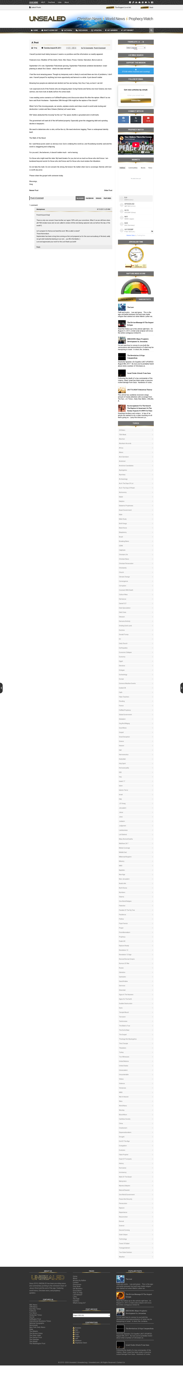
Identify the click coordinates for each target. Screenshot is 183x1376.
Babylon (121, 501)
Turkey (121, 1052)
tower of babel (124, 1243)
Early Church (123, 643)
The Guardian (34, 1339)
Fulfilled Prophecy (125, 710)
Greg (76, 1334)
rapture (121, 1208)
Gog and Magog (124, 723)
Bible (120, 514)
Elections (122, 666)
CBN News (33, 1307)
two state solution (125, 1252)
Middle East (123, 852)
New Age (122, 874)
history (121, 1163)
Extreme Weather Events (127, 683)
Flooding (122, 701)
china (121, 1123)
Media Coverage (124, 848)
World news (123, 1106)
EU (120, 639)
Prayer (121, 928)
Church (121, 572)
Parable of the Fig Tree (127, 910)
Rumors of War (124, 963)
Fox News (33, 1313)
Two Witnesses (124, 1057)
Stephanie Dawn (81, 1343)
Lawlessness (123, 830)
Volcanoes (122, 1088)
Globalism (122, 719)
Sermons (122, 985)
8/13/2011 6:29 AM (103, 209)
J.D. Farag (122, 803)
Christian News (124, 559)
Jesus (121, 812)
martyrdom (123, 1181)
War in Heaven (124, 1097)
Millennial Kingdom (125, 857)
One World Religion (125, 901)
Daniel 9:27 (122, 603)
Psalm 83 (122, 941)
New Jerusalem (124, 879)
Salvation (122, 972)
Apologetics (123, 470)
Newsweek (33, 1325)
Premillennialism (124, 932)
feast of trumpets (125, 1159)
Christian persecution (126, 563)
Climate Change (124, 577)
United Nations (124, 1061)
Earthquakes (123, 648)
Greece (121, 741)
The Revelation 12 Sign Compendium (140, 1329)
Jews (121, 817)
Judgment (122, 826)
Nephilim (122, 870)
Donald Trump (123, 634)
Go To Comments (87, 48)
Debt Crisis (122, 612)
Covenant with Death (126, 590)
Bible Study (123, 519)
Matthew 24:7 (123, 843)
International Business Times (40, 1321)
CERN (121, 546)
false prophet (123, 1154)
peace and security (125, 1199)
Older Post (108, 190)
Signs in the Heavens (126, 994)
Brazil (121, 537)
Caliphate (122, 550)
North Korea (123, 888)
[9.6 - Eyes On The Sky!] (136, 286)
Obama (121, 897)
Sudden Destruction (125, 1003)
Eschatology (123, 674)
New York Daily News (37, 1327)
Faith (120, 692)
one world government (127, 1194)
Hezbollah (122, 759)
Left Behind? (128, 30)
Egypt (121, 661)
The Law (130, 307)
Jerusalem (122, 808)
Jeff (76, 1339)
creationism (123, 1128)
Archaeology (123, 479)
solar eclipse (123, 1234)
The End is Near (124, 1030)
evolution (122, 1150)
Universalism (123, 1070)
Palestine (122, 906)
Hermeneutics (123, 754)
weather (122, 1257)
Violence (122, 1083)
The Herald (33, 1341)
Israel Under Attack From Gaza (139, 373)
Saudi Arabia (123, 981)
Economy (122, 657)
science (121, 1225)
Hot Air (31, 1317)
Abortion (122, 439)
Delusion (122, 617)
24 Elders (122, 430)
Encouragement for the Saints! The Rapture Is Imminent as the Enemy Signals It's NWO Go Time (139, 408)
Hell (120, 750)
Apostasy (122, 474)
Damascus (122, 599)
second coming (124, 1230)
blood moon (123, 1114)
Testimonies (123, 1021)
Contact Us (121, 1362)
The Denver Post (35, 1337)
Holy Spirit (122, 763)
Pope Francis (123, 923)
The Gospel (123, 1034)
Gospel (121, 732)
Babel (121, 497)
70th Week (122, 434)
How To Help (77, 1293)
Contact (75, 1282)
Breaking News (124, 541)
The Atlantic (33, 1331)
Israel (121, 794)
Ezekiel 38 (122, 688)
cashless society (124, 1119)
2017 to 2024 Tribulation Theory (139, 390)
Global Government (125, 714)
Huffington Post (35, 1319)
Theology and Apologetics (128, 1039)
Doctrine (122, 630)
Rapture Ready (124, 946)
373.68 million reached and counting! (136, 72)
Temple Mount (124, 1012)
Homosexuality (124, 768)
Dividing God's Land (125, 626)
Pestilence (122, 914)
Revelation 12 (123, 950)
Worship (121, 1110)
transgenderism (124, 1248)
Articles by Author (79, 1280)
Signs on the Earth (125, 999)
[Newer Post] (1, 688)
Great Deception (124, 737)
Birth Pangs (123, 523)
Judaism (122, 821)
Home (35, 30)
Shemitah (122, 990)
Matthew (78, 1341)
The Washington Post (37, 1344)
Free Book (51, 2)
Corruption (122, 586)
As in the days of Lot (126, 483)
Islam (121, 786)
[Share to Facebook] (73, 48)
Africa (121, 448)
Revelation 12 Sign (125, 954)
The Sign (76, 1299)
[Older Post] (181, 688)
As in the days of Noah (127, 488)
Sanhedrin (122, 977)
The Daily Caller (35, 1335)
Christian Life (123, 554)
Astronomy (123, 492)
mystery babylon (124, 1186)
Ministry (121, 861)
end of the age (124, 1141)
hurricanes (122, 1168)
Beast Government (125, 510)
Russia (121, 968)
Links (59, 2)
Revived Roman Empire (127, 959)
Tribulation (122, 1048)
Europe (121, 679)
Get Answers (112, 30)
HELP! (43, 2)
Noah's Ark (122, 883)
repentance (123, 1212)
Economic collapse (125, 652)
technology (123, 1239)
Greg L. (77, 1332)
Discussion (82, 30)
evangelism (123, 1146)
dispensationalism (125, 1132)
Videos (121, 1079)
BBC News (33, 1305)
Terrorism (122, 1017)
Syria (120, 1008)
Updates (97, 30)
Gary (76, 1330)
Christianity (123, 568)
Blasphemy (123, 532)
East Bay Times (35, 1309)
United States (123, 1066)
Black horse (123, 528)
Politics (121, 919)
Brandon (78, 1328)
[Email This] (67, 48)
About (67, 2)
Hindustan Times (35, 1315)
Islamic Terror (123, 790)
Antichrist (122, 461)
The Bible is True (124, 1026)
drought (121, 1137)
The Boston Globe (36, 1333)
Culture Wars (123, 594)
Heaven (121, 745)
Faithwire (32, 1311)
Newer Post (33, 190)
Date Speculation (124, 608)
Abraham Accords (125, 443)
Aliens (121, 452)
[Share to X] (71, 48)
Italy (120, 799)
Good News (123, 728)
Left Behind (123, 834)
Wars (120, 1101)
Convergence (123, 581)
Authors (67, 30)
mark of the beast (125, 1177)
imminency (122, 1172)
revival (121, 1221)
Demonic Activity (124, 621)
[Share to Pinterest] (75, 48)
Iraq (120, 777)
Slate (31, 1329)
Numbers (122, 892)
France (121, 706)
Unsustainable (124, 1074)
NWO (120, 866)
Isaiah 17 (122, 781)
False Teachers (124, 697)
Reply (38, 247)
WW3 (120, 1092)
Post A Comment (99, 48)
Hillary (77, 1336)
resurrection (123, 1217)
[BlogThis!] (69, 48)
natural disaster (124, 1190)
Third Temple (123, 1043)
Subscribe (135, 101)
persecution (123, 1203)
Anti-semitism (124, 457)
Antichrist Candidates (126, 466)
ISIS (120, 772)
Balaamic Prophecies (126, 505)
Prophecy (122, 937)
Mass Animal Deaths (126, 839)
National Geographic (36, 1323)
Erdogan (122, 670)
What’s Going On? (51, 30)
